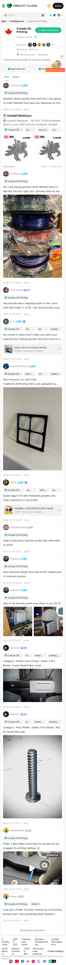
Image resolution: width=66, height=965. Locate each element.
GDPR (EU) (15, 942)
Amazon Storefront (16, 951)
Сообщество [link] (17, 21)
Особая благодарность (56, 942)
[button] (60, 15)
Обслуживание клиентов (38, 951)
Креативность (5, 951)
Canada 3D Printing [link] (37, 21)
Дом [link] (4, 21)
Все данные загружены (32, 930)
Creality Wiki (26, 951)
